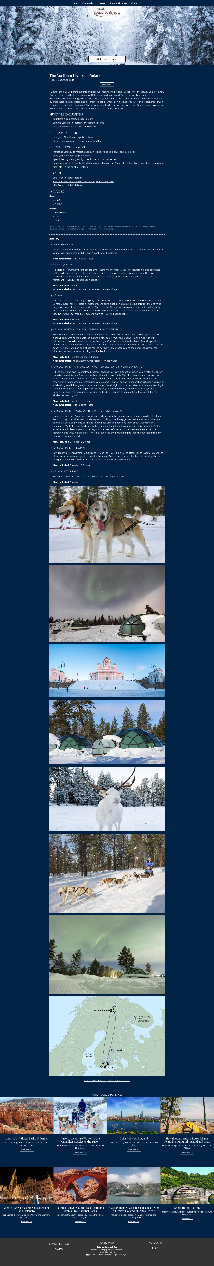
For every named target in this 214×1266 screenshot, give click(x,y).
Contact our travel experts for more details (107, 1080)
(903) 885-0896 (108, 1252)
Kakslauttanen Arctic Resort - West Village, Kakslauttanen (83, 181)
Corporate (87, 3)
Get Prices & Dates (107, 59)
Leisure (101, 3)
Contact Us (136, 3)
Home (75, 3)
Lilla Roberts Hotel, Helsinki (67, 177)
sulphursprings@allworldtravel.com (108, 1250)
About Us (59, 1249)
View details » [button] (26, 1149)
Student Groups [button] (118, 3)
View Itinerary (107, 85)
